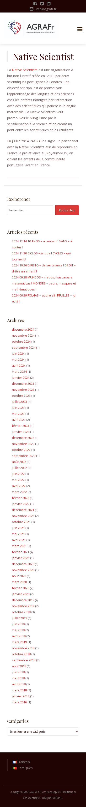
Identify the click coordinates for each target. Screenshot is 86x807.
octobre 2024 (21, 341)
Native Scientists (25, 70)
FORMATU (57, 798)
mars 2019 (19, 642)
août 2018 (19, 666)
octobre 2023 (21, 395)
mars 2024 (19, 371)
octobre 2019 (21, 612)
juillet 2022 (19, 468)
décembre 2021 (23, 510)
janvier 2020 (20, 594)
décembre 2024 (23, 329)
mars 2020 (19, 582)
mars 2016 (19, 702)
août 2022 (19, 462)
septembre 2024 (23, 347)
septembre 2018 (23, 660)
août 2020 (19, 576)
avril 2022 (19, 486)
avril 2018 (19, 684)
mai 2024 (18, 359)
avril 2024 (19, 365)
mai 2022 (18, 480)
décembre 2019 (23, 600)
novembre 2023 (23, 389)
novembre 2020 (23, 570)
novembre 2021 (23, 516)
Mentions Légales (51, 792)
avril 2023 (19, 419)
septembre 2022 (23, 456)
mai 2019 (18, 630)
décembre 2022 (23, 437)
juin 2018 (18, 672)
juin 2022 (18, 474)
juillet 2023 (19, 401)
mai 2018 (18, 678)
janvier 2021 (20, 558)
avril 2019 (19, 636)
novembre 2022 (23, 443)
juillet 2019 (19, 618)
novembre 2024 (23, 335)
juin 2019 (18, 624)
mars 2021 (19, 546)
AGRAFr (35, 792)
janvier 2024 (20, 377)
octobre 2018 (21, 654)
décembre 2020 (23, 564)
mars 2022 (19, 492)
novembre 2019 (23, 606)
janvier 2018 (20, 696)
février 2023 (20, 425)
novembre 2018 (23, 648)
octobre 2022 (21, 450)
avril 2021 (19, 540)
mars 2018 (19, 690)
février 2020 (20, 588)
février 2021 (20, 552)
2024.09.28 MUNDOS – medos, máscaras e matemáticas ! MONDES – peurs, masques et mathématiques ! (44, 283)
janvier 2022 (20, 504)
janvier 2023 (20, 431)
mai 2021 (18, 534)
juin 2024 (18, 353)
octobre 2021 (21, 522)
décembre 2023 (23, 383)
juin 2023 (18, 407)
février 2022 (20, 498)
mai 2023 (18, 413)
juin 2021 (18, 528)
